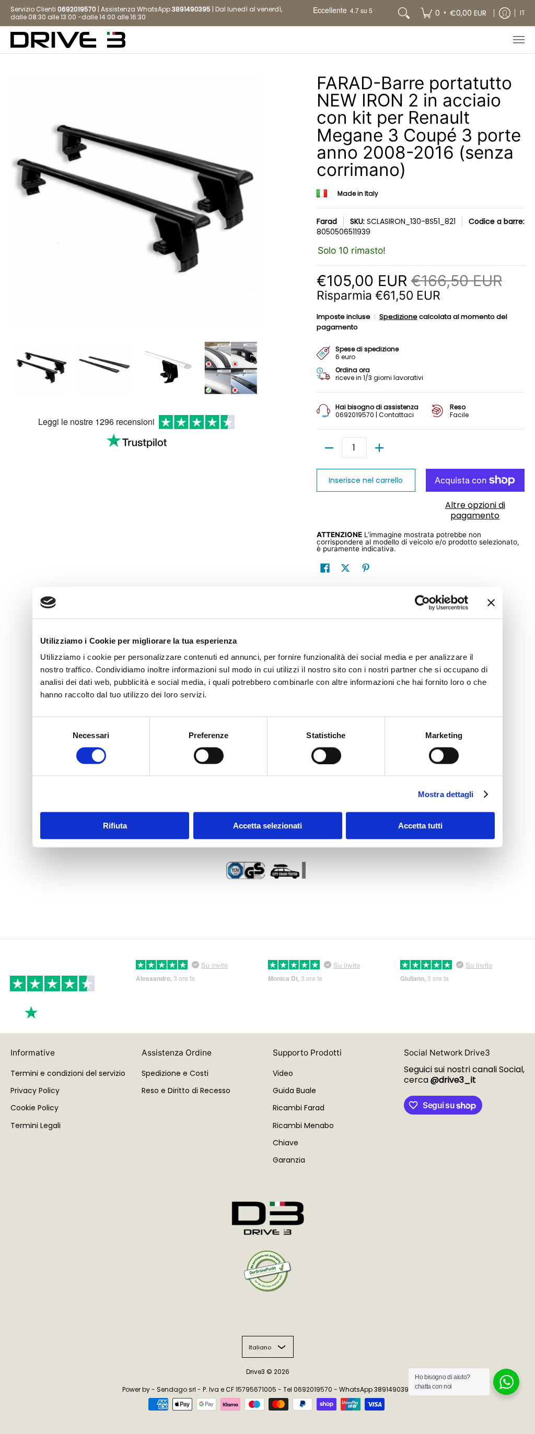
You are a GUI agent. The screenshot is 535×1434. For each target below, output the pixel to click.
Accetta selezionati (267, 825)
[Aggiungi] (379, 448)
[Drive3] (67, 40)
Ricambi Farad (298, 1108)
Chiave (285, 1142)
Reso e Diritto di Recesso (186, 1090)
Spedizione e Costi (175, 1073)
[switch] (209, 755)
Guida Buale (294, 1090)
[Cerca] (404, 13)
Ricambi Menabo (303, 1125)
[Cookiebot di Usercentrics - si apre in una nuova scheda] (422, 602)
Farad (327, 221)
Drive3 (255, 1371)
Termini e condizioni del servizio (67, 1073)
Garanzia (289, 1160)
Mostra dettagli (446, 793)
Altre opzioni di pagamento (475, 510)
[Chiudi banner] (491, 602)
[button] (325, 568)
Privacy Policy (35, 1090)
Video (283, 1073)
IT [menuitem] (522, 12)
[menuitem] (453, 13)
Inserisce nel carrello (366, 480)
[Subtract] (329, 448)
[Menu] (518, 40)
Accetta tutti (420, 825)
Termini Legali (35, 1125)
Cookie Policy (34, 1108)
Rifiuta (115, 825)
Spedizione (398, 316)
